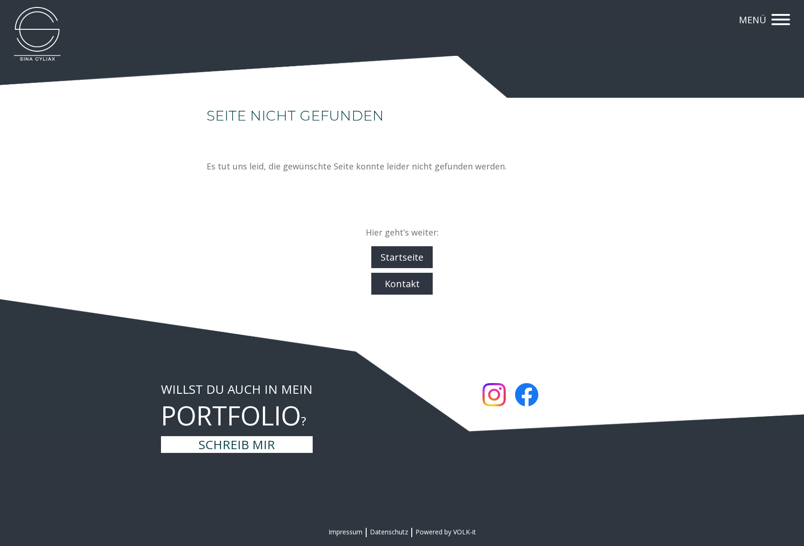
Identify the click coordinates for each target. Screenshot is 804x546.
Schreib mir (237, 444)
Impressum (345, 531)
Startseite (402, 257)
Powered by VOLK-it (445, 531)
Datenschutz (389, 531)
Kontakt (402, 283)
